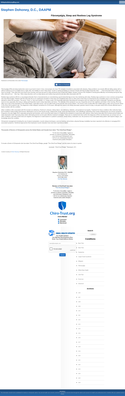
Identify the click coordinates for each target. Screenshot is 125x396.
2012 (79, 319)
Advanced (81, 283)
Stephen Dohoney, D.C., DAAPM (26, 10)
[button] (93, 234)
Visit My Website (62, 179)
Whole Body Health (83, 270)
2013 (79, 324)
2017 (79, 342)
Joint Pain (81, 274)
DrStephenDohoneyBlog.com (10, 2)
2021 (79, 360)
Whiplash (80, 261)
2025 (79, 378)
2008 (79, 301)
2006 (79, 292)
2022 (79, 364)
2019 (79, 351)
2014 (79, 328)
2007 (79, 297)
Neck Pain (81, 247)
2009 (79, 306)
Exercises (81, 279)
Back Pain (81, 243)
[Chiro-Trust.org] (62, 213)
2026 (79, 382)
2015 (79, 333)
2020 (79, 355)
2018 (79, 346)
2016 (79, 337)
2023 (79, 369)
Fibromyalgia (24, 80)
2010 (79, 310)
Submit (62, 255)
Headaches (81, 252)
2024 (79, 373)
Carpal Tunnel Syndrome (84, 256)
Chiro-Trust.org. (15, 151)
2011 (79, 315)
